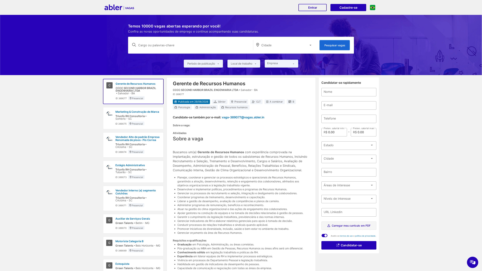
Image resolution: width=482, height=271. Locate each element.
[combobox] (287, 45)
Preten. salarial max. (363, 128)
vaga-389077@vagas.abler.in (243, 117)
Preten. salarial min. (334, 128)
